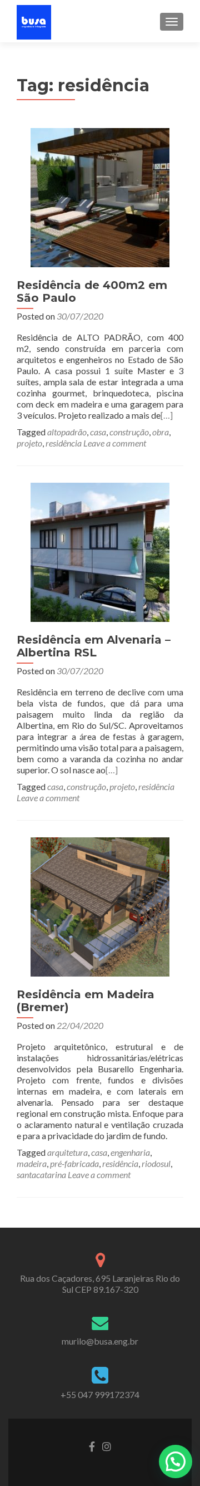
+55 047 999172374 (100, 1394)
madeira (32, 1163)
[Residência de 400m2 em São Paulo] (100, 196)
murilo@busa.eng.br (100, 1341)
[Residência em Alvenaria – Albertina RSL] (100, 551)
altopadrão (67, 431)
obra (160, 431)
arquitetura (67, 1152)
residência (64, 443)
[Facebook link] (92, 1445)
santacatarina (41, 1174)
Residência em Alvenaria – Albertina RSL (94, 646)
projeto (29, 443)
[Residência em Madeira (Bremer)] (100, 905)
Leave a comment (114, 443)
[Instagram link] (106, 1445)
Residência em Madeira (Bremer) (85, 1001)
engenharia (130, 1152)
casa (98, 431)
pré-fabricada (74, 1163)
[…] (167, 415)
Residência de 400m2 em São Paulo (92, 291)
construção (129, 431)
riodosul (156, 1163)
